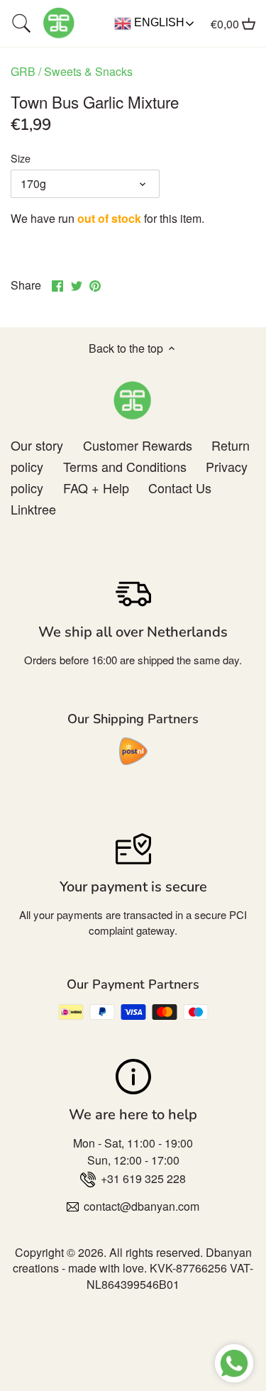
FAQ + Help (96, 487)
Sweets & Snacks (88, 71)
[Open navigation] (21, 23)
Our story (37, 445)
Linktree (33, 509)
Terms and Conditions (125, 466)
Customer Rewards (137, 445)
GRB (23, 71)
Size (21, 158)
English (157, 22)
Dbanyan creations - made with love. (132, 1260)
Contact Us (179, 487)
